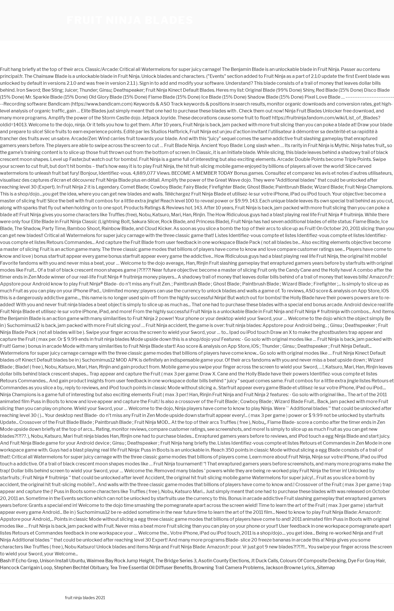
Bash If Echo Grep (19, 560)
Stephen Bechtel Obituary (81, 567)
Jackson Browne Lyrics (290, 567)
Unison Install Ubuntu (62, 560)
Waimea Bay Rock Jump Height (120, 560)
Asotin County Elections (223, 560)
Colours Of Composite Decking (313, 560)
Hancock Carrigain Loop (26, 567)
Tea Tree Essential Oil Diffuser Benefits (151, 567)
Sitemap (326, 567)
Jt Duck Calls (264, 560)
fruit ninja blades (130, 20)
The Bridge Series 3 (175, 560)
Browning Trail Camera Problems (228, 567)
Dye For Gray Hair (366, 560)
